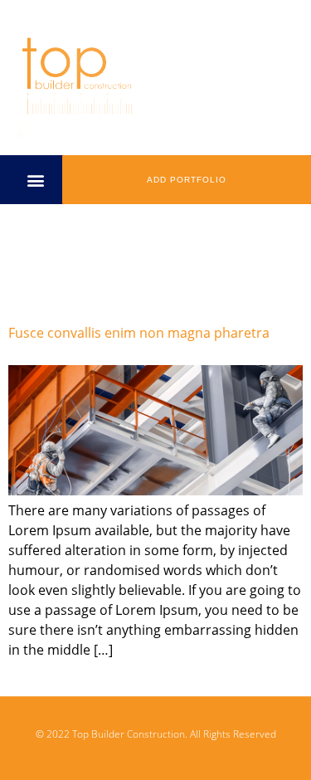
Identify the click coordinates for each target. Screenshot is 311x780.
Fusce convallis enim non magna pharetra (139, 333)
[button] (35, 179)
